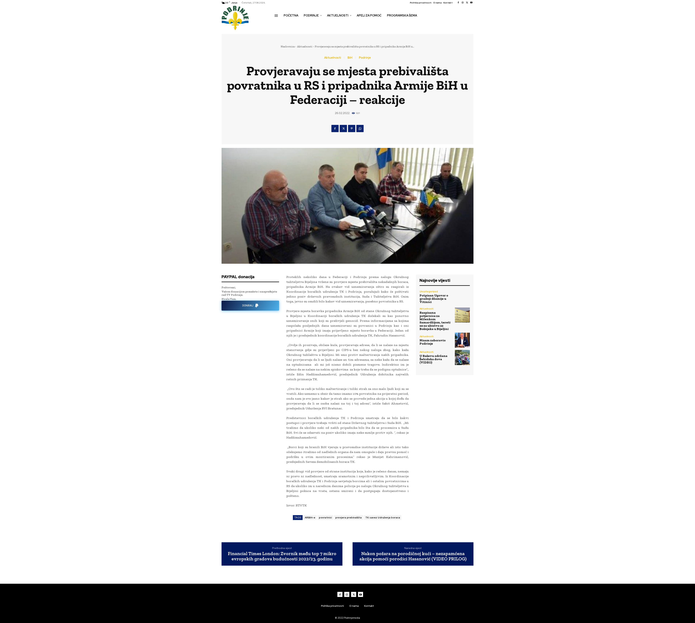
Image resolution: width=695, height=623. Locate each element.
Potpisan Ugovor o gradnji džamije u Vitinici (434, 298)
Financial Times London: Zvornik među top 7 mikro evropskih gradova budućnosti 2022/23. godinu (282, 556)
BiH (350, 57)
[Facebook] (458, 3)
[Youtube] (471, 3)
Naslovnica (288, 46)
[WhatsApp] (360, 128)
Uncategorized (429, 291)
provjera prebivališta (348, 517)
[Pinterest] (351, 128)
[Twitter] (467, 3)
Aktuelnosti (304, 46)
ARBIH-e (310, 517)
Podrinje (365, 57)
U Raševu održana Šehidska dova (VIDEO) (433, 359)
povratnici (325, 517)
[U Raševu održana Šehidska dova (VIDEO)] (462, 357)
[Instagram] (462, 3)
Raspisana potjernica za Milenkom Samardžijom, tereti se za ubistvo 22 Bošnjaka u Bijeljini (435, 321)
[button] (278, 23)
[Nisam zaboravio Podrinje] (462, 340)
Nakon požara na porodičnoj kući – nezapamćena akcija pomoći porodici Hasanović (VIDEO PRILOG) (413, 556)
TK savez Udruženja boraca (382, 517)
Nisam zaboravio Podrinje (433, 342)
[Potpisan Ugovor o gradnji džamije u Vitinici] (462, 296)
